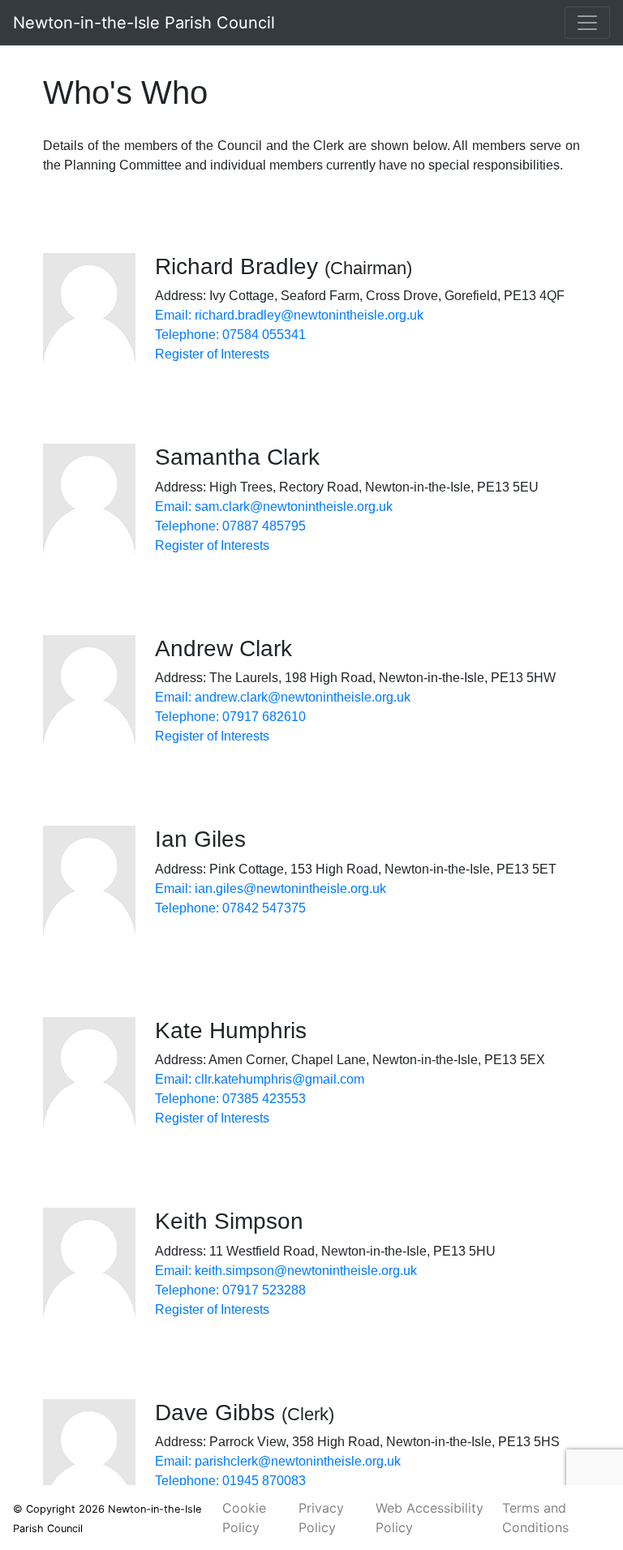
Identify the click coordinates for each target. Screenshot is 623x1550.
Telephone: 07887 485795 (230, 526)
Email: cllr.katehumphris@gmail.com (259, 1079)
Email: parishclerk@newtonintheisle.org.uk (278, 1461)
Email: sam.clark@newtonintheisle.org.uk (274, 506)
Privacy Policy (321, 1517)
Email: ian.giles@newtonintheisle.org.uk (270, 888)
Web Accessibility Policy (429, 1517)
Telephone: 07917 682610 (230, 716)
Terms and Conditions (535, 1517)
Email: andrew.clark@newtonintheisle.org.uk (282, 697)
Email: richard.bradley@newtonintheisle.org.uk (289, 315)
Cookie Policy (244, 1517)
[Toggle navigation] (587, 22)
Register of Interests (212, 354)
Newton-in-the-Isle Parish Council (144, 22)
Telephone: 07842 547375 (230, 908)
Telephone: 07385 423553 (230, 1099)
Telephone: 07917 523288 (230, 1290)
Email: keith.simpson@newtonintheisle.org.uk (286, 1270)
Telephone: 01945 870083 (230, 1481)
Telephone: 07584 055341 (230, 334)
